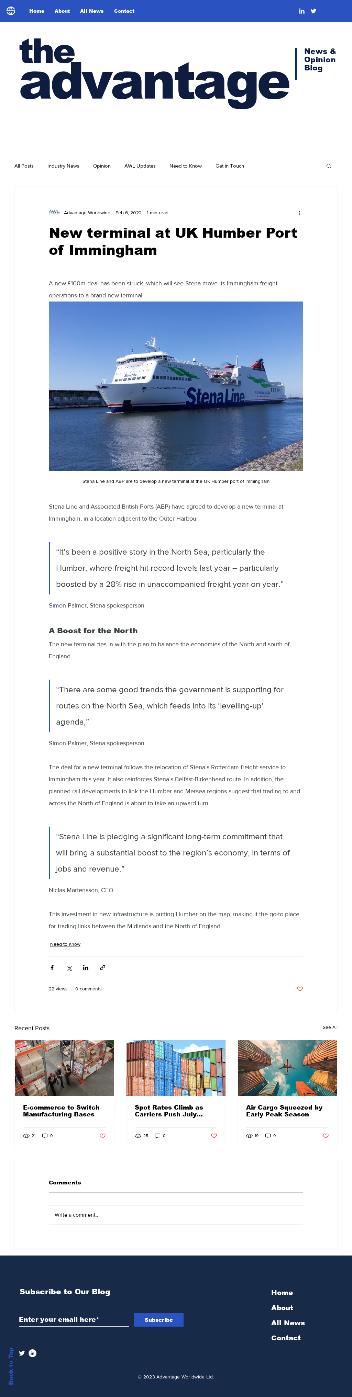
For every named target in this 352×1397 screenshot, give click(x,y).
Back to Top (11, 1366)
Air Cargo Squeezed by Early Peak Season (284, 1111)
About (282, 1307)
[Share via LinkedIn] (85, 967)
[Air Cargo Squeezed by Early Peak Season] (287, 1068)
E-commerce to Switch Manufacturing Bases (61, 1111)
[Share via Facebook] (52, 967)
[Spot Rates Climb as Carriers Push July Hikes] (176, 1068)
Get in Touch (230, 166)
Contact (286, 1338)
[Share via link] (102, 967)
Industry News (63, 166)
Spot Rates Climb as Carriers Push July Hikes (169, 1111)
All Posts (24, 166)
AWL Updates (140, 166)
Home (282, 1292)
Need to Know (185, 166)
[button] (329, 165)
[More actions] (299, 212)
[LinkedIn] (302, 11)
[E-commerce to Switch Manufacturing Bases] (64, 1068)
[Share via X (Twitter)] (69, 967)
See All (330, 1027)
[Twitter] (313, 11)
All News (288, 1323)
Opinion (102, 166)
